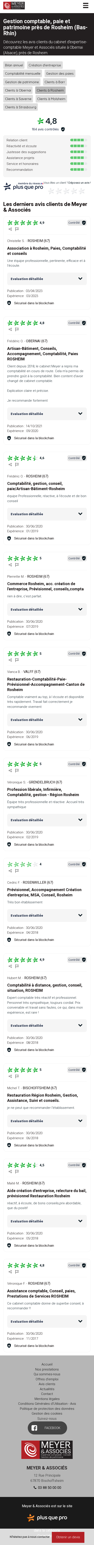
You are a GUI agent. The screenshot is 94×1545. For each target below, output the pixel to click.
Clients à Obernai (18, 90)
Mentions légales (47, 1399)
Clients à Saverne (18, 99)
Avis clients (47, 1384)
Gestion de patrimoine (22, 82)
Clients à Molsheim (51, 99)
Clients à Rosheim (50, 90)
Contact (47, 1394)
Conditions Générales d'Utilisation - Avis (47, 1404)
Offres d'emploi (47, 1379)
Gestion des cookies (47, 1413)
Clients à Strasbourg (20, 107)
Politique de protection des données (47, 1409)
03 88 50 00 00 (49, 1488)
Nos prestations (47, 1369)
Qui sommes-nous (47, 1374)
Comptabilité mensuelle (22, 73)
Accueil (47, 1364)
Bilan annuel (14, 65)
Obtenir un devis (68, 1537)
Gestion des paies (60, 73)
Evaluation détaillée (27, 279)
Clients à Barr (55, 82)
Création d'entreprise (45, 65)
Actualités (47, 1389)
